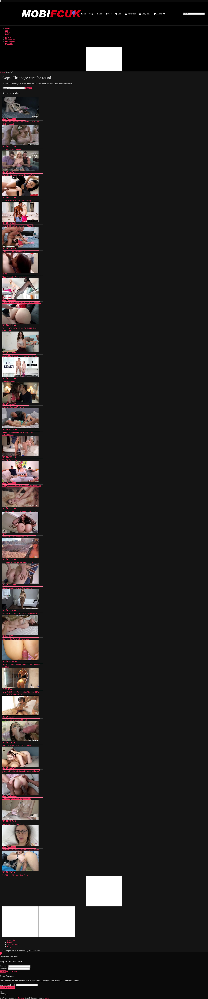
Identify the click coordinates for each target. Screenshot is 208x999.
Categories (145, 14)
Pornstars (131, 14)
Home (83, 14)
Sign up (21, 998)
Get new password (7, 988)
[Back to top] (1, 953)
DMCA (10, 942)
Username (4, 966)
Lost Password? (12, 971)
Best (119, 14)
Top (110, 14)
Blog (9, 946)
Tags (91, 14)
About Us (11, 940)
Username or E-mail (7, 985)
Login (3, 971)
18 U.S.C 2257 (13, 944)
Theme (159, 14)
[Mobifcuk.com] (51, 23)
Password (3, 969)
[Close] (0, 955)
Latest (99, 14)
